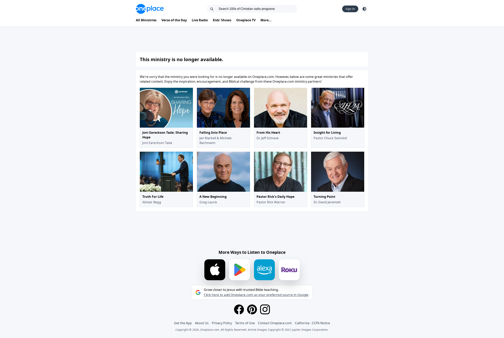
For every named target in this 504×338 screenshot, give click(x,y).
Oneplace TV (246, 20)
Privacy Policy (222, 323)
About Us (202, 323)
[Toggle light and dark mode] (364, 9)
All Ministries (146, 20)
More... (265, 20)
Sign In (350, 9)
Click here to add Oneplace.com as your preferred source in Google (256, 295)
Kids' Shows (222, 20)
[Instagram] (265, 309)
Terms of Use (245, 323)
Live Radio (200, 20)
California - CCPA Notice (312, 323)
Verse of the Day (174, 20)
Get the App (183, 323)
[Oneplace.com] (150, 9)
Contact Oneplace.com (275, 323)
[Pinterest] (252, 309)
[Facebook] (239, 309)
